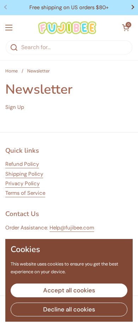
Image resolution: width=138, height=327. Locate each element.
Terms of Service (25, 193)
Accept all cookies (69, 290)
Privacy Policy (22, 183)
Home (11, 71)
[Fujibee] (67, 28)
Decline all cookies (69, 309)
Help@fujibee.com (72, 227)
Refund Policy (22, 164)
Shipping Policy (24, 173)
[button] (126, 28)
